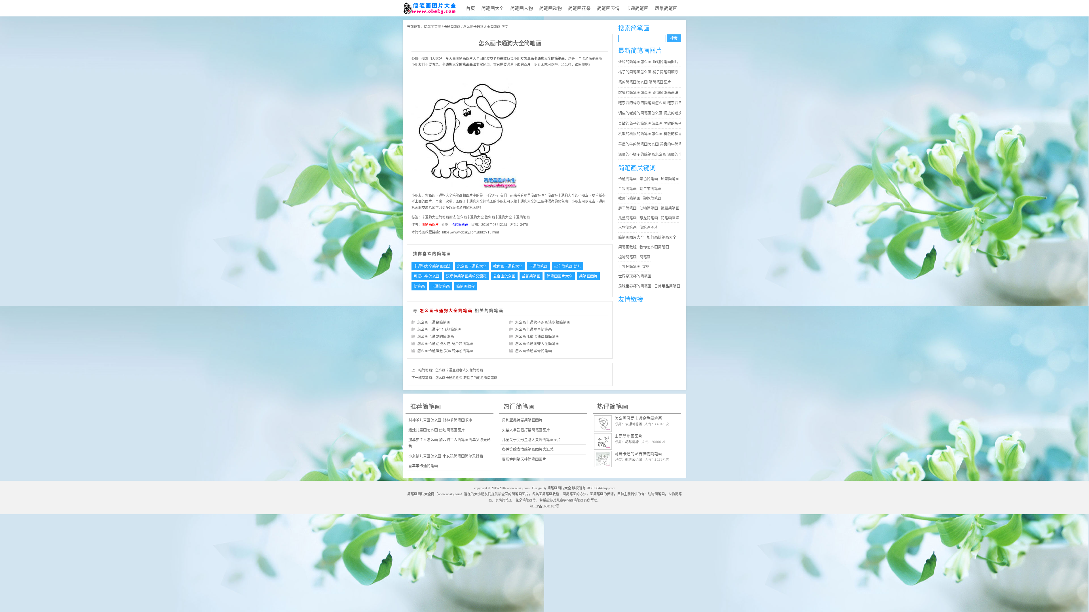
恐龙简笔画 (649, 218)
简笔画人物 (521, 8)
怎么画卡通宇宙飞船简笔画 (439, 329)
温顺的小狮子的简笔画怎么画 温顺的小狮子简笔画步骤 (651, 154)
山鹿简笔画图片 (628, 436)
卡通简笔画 (637, 8)
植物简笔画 (627, 257)
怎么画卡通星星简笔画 (533, 329)
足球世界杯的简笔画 (634, 286)
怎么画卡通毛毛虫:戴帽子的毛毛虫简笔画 (466, 378)
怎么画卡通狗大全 (470, 217)
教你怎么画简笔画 (654, 247)
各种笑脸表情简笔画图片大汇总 (528, 449)
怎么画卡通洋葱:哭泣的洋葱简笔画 (445, 350)
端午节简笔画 (651, 188)
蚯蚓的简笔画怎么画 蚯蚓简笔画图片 (648, 62)
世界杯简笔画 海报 (633, 266)
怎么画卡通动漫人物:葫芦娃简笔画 (445, 343)
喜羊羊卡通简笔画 (423, 466)
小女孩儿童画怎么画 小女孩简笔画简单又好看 (445, 456)
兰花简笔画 (531, 276)
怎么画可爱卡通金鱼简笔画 (638, 418)
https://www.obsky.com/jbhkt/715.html (470, 232)
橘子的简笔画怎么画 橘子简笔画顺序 (648, 72)
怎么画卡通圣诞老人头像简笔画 (459, 370)
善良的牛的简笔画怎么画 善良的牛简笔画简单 (651, 144)
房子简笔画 (627, 208)
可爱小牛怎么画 (427, 276)
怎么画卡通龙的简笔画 (435, 336)
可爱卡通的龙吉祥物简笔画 (638, 453)
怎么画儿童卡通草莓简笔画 (537, 336)
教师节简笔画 (629, 198)
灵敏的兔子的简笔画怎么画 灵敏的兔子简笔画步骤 (651, 123)
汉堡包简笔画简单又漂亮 (466, 276)
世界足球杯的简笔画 (634, 276)
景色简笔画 (649, 179)
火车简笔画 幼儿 (567, 266)
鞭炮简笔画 (652, 198)
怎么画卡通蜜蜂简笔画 (533, 350)
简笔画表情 (608, 8)
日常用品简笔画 (667, 286)
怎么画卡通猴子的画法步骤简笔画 (542, 322)
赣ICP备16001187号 (544, 506)
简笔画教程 (465, 286)
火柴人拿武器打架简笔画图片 (526, 430)
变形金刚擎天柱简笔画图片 (524, 459)
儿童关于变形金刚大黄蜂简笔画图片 (531, 439)
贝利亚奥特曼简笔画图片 (522, 420)
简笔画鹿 (631, 442)
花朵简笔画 (524, 500)
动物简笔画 (649, 208)
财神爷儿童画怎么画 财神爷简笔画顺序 (440, 420)
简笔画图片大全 (560, 276)
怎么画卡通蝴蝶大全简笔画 (537, 343)
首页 (470, 8)
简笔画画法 (670, 218)
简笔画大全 (492, 8)
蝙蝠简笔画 (670, 208)
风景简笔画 (666, 8)
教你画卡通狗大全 (498, 217)
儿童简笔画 (627, 218)
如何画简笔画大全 (661, 237)
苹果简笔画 (627, 188)
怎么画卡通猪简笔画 (433, 322)
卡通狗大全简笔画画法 (439, 217)
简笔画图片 (430, 225)
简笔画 (461, 59)
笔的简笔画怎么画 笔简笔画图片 (644, 82)
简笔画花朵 (579, 8)
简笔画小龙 (633, 460)
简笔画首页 (432, 27)
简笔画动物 (550, 8)
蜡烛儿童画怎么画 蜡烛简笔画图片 (436, 430)
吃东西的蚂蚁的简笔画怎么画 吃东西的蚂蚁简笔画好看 (651, 103)
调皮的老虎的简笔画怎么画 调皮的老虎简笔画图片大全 (651, 113)
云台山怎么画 (504, 276)
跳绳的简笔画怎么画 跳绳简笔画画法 (648, 92)
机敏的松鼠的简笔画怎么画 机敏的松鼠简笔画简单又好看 (651, 133)
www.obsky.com (518, 488)
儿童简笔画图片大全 (429, 8)
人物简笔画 (627, 227)
